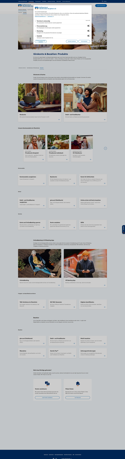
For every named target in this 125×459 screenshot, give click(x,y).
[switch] (89, 26)
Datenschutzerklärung (40, 16)
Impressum (50, 16)
